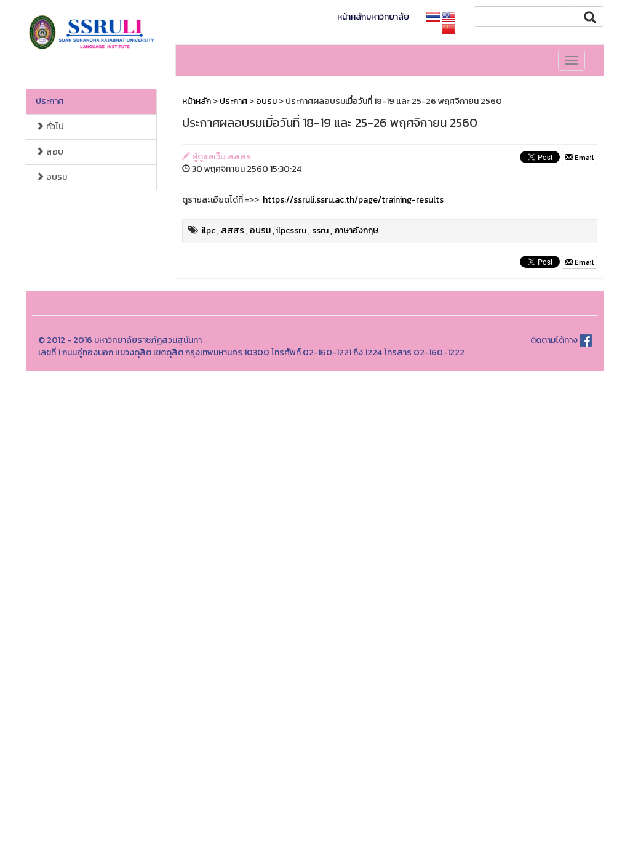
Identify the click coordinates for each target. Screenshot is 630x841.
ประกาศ (49, 101)
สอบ (53, 151)
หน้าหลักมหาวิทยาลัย (373, 16)
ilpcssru (291, 230)
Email (583, 157)
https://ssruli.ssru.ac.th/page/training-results (353, 199)
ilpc (208, 230)
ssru (320, 230)
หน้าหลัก (196, 101)
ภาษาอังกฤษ (356, 230)
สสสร (232, 230)
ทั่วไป (54, 126)
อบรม (55, 177)
